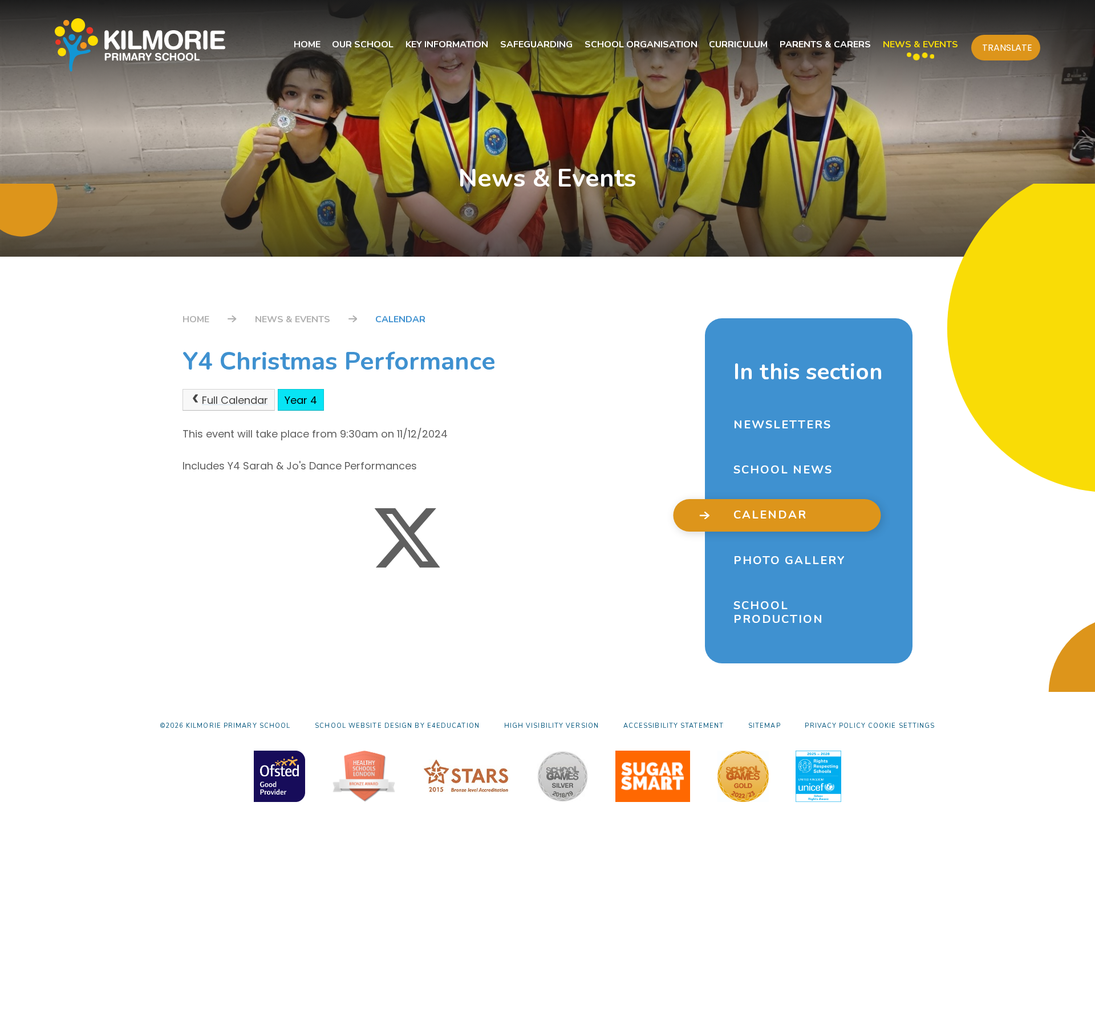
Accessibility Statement (673, 726)
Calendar (400, 319)
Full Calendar (235, 400)
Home (195, 319)
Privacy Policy (835, 726)
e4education (453, 726)
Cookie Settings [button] (901, 726)
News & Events (292, 319)
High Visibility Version (551, 726)
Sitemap (764, 726)
